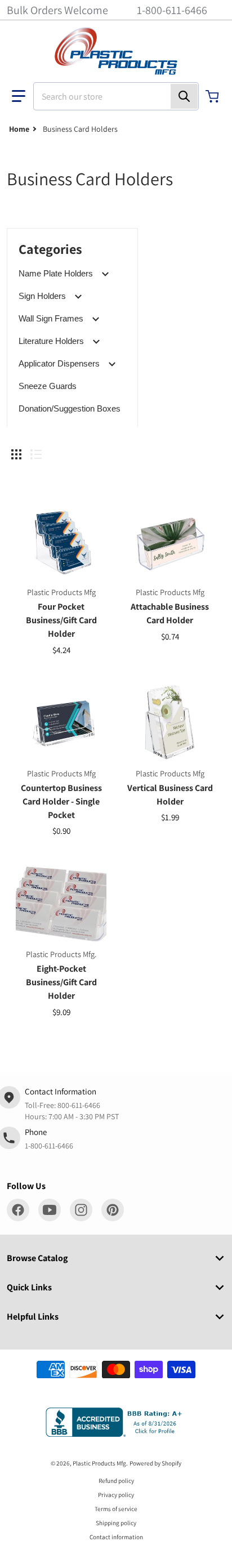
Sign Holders (42, 296)
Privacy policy (116, 1495)
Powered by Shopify (155, 1463)
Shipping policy (116, 1523)
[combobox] (116, 96)
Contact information (116, 1537)
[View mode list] (36, 454)
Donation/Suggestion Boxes (70, 408)
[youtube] (49, 1210)
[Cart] (213, 96)
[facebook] (18, 1210)
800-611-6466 (78, 1105)
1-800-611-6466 (172, 10)
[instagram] (81, 1210)
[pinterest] (112, 1210)
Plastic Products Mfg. (100, 1463)
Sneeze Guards (48, 386)
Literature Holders (51, 341)
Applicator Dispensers (59, 363)
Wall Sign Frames (51, 318)
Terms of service (116, 1509)
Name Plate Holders (56, 273)
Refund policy (116, 1481)
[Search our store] (184, 96)
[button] (18, 96)
